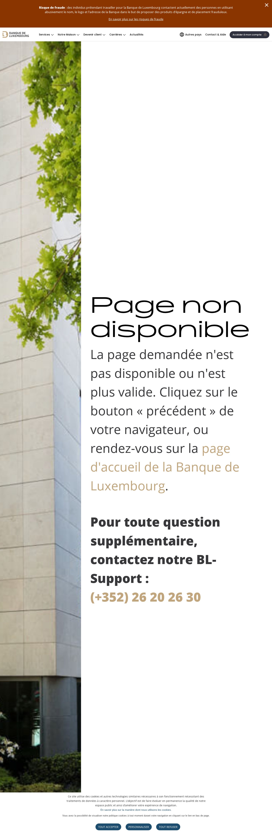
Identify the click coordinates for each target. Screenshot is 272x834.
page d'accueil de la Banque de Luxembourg (164, 467)
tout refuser (168, 827)
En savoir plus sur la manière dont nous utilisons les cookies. (136, 809)
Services (44, 34)
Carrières (115, 34)
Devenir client (92, 34)
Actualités (136, 34)
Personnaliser (138, 827)
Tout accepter (108, 827)
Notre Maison (67, 34)
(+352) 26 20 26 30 (145, 596)
